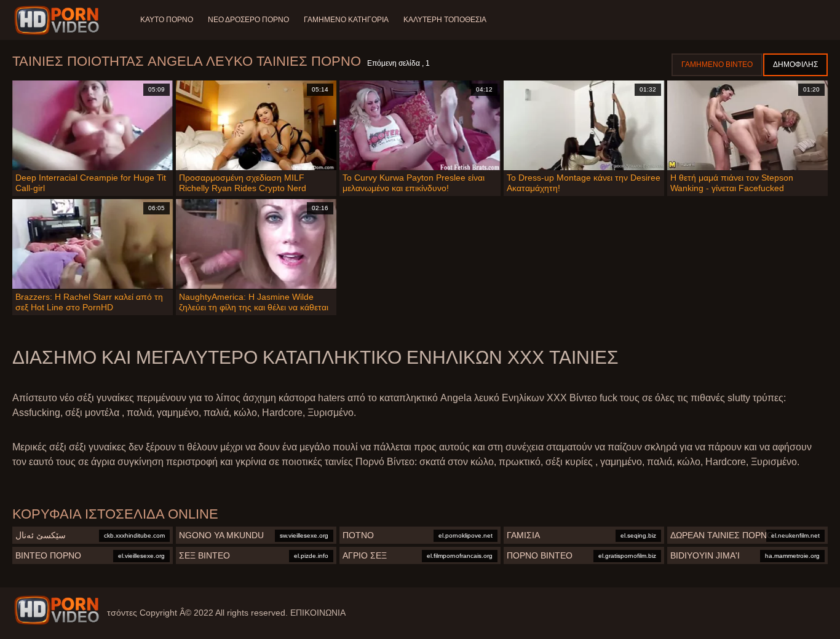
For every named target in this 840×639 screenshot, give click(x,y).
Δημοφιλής (795, 64)
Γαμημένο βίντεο (717, 64)
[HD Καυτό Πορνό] (56, 610)
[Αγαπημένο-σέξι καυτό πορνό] (58, 20)
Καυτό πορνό (166, 19)
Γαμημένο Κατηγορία (346, 19)
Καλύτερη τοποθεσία (444, 19)
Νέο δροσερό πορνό (248, 19)
